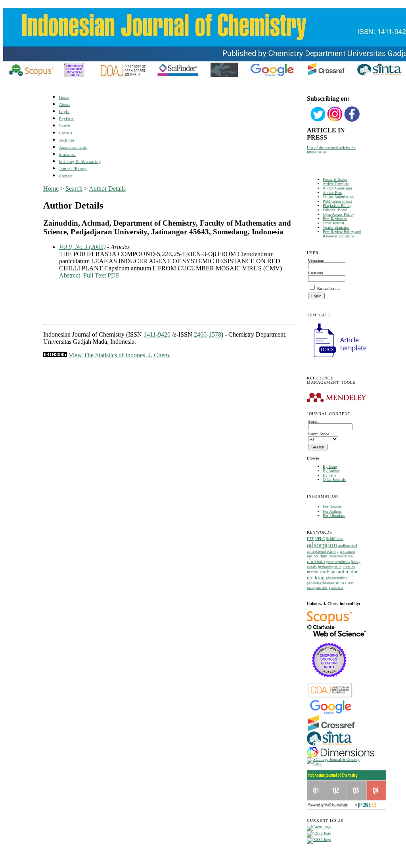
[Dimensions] (340, 756)
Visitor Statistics (336, 227)
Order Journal (333, 223)
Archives (67, 140)
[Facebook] (352, 121)
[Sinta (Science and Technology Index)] (329, 745)
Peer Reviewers (335, 218)
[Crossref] (331, 730)
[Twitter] (318, 121)
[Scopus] (329, 622)
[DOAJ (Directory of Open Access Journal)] (330, 697)
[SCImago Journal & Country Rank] (335, 764)
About (64, 104)
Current (66, 133)
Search (65, 126)
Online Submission (338, 197)
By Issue (330, 466)
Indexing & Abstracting (80, 161)
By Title (329, 475)
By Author (331, 471)
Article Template (336, 184)
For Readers (332, 507)
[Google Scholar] (330, 713)
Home (64, 97)
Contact (66, 176)
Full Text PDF (101, 275)
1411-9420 (157, 334)
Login (64, 111)
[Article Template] (336, 358)
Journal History (73, 169)
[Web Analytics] (55, 355)
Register (66, 119)
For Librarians (334, 515)
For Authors (332, 511)
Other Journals (334, 479)
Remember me (328, 288)
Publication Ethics (337, 201)
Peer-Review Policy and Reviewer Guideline (342, 234)
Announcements (73, 147)
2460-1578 (207, 334)
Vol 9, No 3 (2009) (82, 246)
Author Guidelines (337, 188)
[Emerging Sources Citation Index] (329, 681)
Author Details (107, 188)
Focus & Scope (335, 179)
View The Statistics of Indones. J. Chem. (119, 355)
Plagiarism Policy (337, 205)
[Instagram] (335, 121)
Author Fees (332, 192)
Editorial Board (335, 210)
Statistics (67, 154)
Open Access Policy (338, 214)
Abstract (69, 275)
